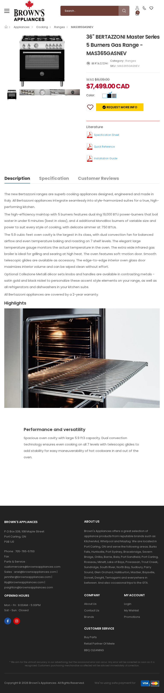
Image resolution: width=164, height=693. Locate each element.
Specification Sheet (106, 135)
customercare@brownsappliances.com (32, 567)
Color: (90, 95)
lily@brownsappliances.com (24, 582)
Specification (54, 178)
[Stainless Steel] (114, 96)
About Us (90, 604)
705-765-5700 (25, 551)
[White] (104, 96)
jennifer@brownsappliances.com (27, 577)
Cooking (42, 27)
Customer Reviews (98, 178)
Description (17, 178)
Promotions (132, 617)
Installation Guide (105, 158)
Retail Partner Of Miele (99, 644)
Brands (89, 617)
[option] (42, 60)
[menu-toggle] (6, 10)
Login (127, 604)
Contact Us (91, 610)
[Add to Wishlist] (90, 107)
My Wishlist (131, 610)
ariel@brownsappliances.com (35, 572)
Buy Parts (90, 637)
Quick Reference (104, 146)
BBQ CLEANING (94, 650)
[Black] (109, 96)
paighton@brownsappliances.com (28, 587)
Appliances (22, 27)
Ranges (59, 27)
